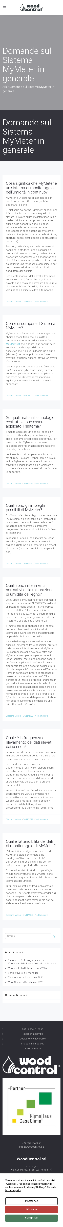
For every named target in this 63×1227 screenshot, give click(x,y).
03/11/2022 (28, 301)
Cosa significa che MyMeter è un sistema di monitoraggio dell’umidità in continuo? (31, 188)
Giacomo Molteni (14, 301)
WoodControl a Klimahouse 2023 (25, 982)
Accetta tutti (31, 1218)
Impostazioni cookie (32, 1043)
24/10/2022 (28, 395)
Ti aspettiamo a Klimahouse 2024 (25, 977)
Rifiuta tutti (31, 1209)
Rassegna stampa (33, 1033)
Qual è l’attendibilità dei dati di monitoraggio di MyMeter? (31, 843)
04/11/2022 (28, 483)
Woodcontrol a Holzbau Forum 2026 (27, 968)
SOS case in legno (32, 1029)
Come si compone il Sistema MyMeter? (30, 325)
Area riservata (33, 1048)
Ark (5, 87)
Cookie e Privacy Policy (33, 1038)
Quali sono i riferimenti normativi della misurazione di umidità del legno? (29, 590)
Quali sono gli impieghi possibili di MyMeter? (25, 507)
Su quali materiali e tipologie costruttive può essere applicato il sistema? (30, 422)
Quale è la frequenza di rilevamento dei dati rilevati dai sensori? (29, 742)
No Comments (41, 301)
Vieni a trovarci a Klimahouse (23, 973)
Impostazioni (31, 1201)
